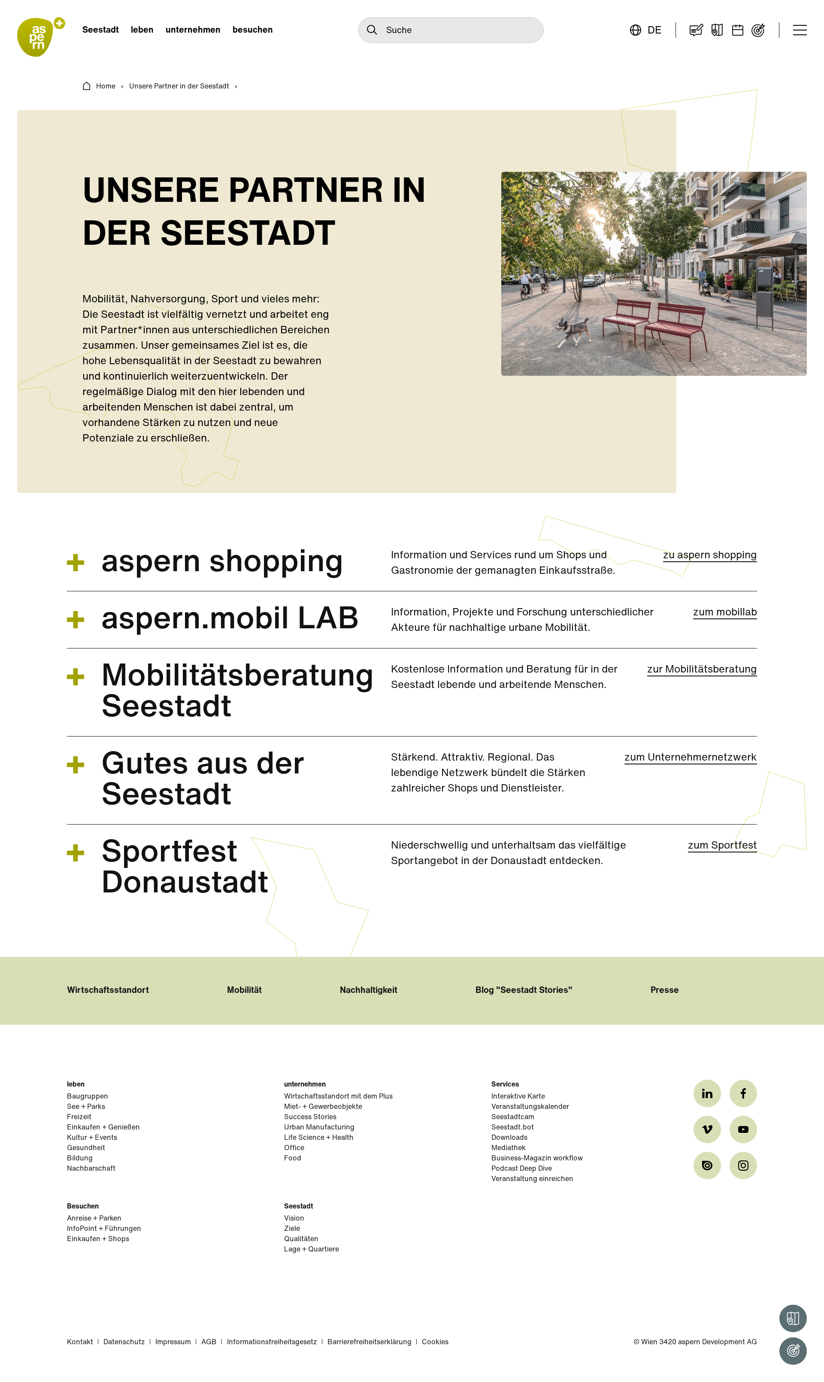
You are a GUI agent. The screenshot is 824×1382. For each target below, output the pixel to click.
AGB (209, 1342)
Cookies (435, 1342)
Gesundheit (86, 1148)
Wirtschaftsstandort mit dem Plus (338, 1096)
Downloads (509, 1138)
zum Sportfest (722, 846)
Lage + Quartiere (311, 1249)
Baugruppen (87, 1096)
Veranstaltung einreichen (532, 1179)
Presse (665, 990)
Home (105, 86)
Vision (294, 1218)
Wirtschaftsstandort (108, 990)
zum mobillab (725, 613)
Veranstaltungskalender (530, 1107)
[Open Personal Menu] (793, 1351)
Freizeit (79, 1117)
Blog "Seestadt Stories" (524, 990)
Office (294, 1148)
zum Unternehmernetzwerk (690, 758)
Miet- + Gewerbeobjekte (323, 1107)
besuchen (253, 30)
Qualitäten (301, 1239)
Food (292, 1158)
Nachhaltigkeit (368, 990)
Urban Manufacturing (319, 1127)
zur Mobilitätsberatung (702, 670)
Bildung (80, 1158)
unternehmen (193, 30)
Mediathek (508, 1148)
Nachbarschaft (91, 1169)
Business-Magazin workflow (537, 1158)
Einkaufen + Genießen (103, 1127)
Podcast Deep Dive (521, 1169)
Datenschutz (124, 1342)
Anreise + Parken (94, 1218)
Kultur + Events (92, 1138)
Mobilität (244, 990)
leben (142, 30)
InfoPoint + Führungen (104, 1229)
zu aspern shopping (710, 556)
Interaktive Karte (518, 1096)
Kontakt (80, 1342)
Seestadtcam (512, 1117)
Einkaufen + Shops (98, 1239)
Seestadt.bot (512, 1127)
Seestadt (100, 30)
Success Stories (310, 1117)
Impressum (173, 1342)
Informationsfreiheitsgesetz (272, 1342)
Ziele (292, 1229)
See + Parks (86, 1107)
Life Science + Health (319, 1138)
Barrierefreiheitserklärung (369, 1342)
